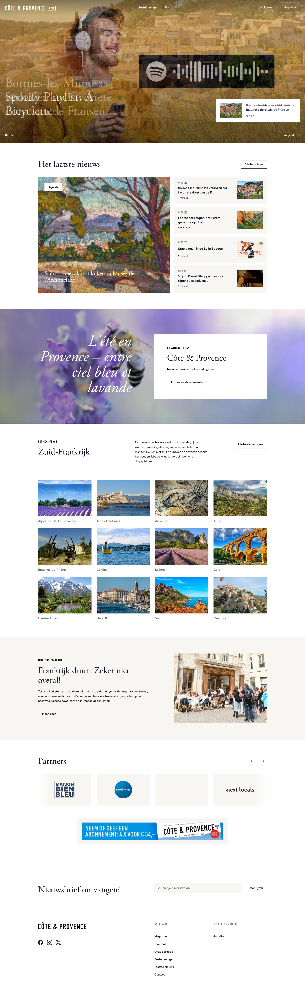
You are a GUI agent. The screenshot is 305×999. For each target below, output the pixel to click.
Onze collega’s (163, 951)
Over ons (160, 944)
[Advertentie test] (152, 831)
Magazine (290, 7)
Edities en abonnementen (187, 382)
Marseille (218, 936)
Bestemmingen (148, 7)
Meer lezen (49, 714)
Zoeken (268, 7)
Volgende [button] (289, 135)
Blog (167, 7)
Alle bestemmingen (250, 444)
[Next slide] (262, 761)
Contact (159, 974)
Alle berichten (254, 164)
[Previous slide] (252, 761)
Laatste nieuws (164, 967)
